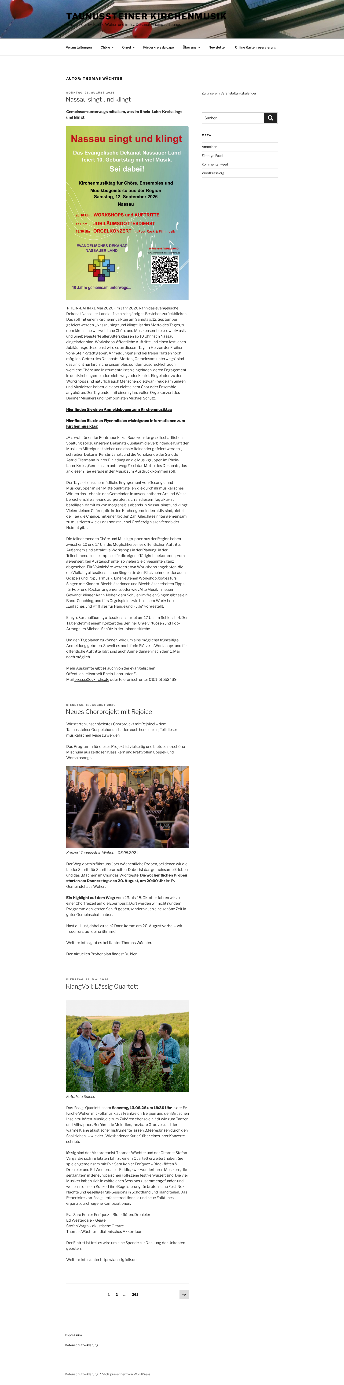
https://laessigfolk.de (118, 1259)
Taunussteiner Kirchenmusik (146, 16)
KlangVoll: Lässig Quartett (102, 986)
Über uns (189, 47)
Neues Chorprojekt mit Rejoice (109, 711)
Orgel (126, 47)
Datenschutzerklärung (81, 1345)
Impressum (73, 1335)
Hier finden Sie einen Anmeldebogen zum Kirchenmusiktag (119, 409)
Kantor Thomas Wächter (130, 943)
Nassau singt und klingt (98, 99)
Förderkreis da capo (158, 47)
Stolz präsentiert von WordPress (126, 1374)
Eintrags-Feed (212, 156)
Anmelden (209, 147)
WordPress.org (213, 173)
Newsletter (217, 47)
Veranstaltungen (79, 47)
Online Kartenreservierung (256, 47)
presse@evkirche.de (91, 679)
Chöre (105, 47)
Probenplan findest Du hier (114, 954)
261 (136, 1294)
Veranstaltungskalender (238, 93)
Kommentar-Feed (215, 164)
